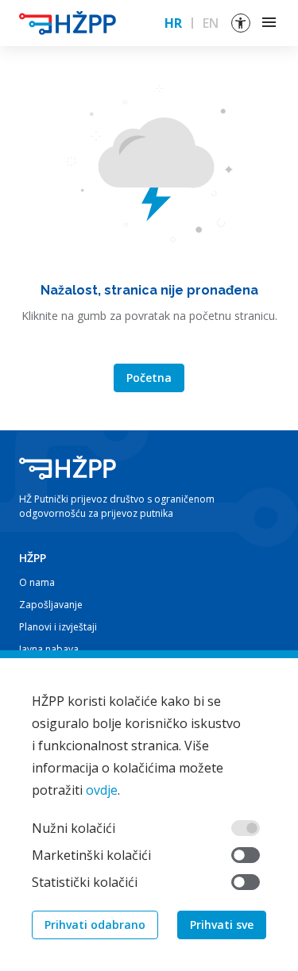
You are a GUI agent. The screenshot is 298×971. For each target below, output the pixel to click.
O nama (37, 582)
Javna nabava (49, 649)
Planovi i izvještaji (58, 627)
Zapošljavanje (51, 604)
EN (211, 23)
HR (173, 23)
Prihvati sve (221, 924)
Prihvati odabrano (95, 924)
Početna (149, 377)
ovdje (102, 790)
